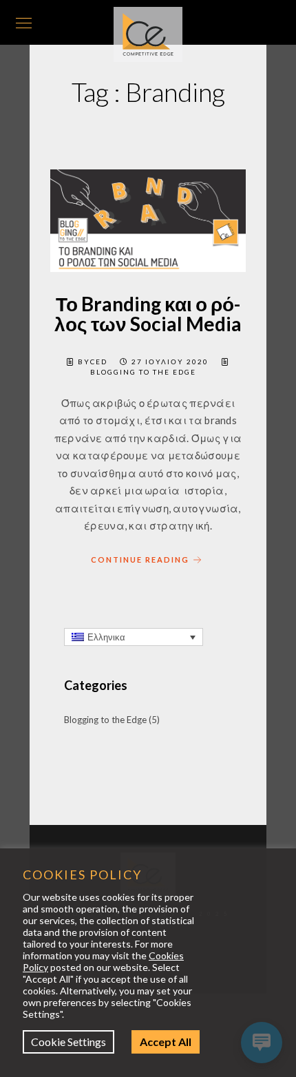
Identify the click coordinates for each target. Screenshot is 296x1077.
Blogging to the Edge (143, 372)
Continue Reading (140, 559)
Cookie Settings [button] (82, 1041)
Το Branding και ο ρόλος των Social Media (148, 313)
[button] (133, 637)
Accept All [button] (179, 1041)
